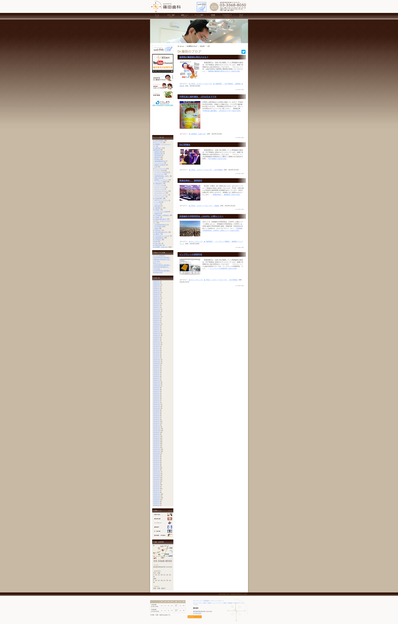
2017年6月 (156, 350)
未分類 (155, 241)
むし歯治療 (162, 531)
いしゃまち (162, 102)
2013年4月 (156, 442)
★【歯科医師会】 (158, 238)
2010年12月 (156, 494)
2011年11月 (156, 473)
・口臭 (155, 167)
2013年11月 (156, 428)
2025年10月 (156, 285)
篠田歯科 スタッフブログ (162, 86)
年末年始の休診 (158, 272)
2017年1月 (156, 357)
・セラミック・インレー (160, 195)
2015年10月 (156, 386)
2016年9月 (156, 365)
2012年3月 (156, 466)
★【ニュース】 (158, 142)
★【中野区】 (157, 239)
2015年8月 (156, 389)
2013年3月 (156, 443)
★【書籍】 (156, 234)
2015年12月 (156, 382)
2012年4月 (156, 464)
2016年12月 (156, 359)
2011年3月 (156, 488)
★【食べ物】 (157, 243)
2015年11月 (156, 384)
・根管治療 (156, 206)
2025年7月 (156, 287)
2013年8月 (156, 434)
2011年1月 (156, 492)
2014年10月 (156, 408)
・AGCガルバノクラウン (160, 200)
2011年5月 (156, 485)
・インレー (156, 204)
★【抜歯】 (156, 217)
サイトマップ (197, 601)
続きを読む (224, 71)
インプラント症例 (158, 170)
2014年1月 (156, 425)
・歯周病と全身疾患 (159, 165)
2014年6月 (156, 415)
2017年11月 (156, 344)
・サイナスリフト (158, 174)
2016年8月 (156, 367)
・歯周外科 (156, 157)
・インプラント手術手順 (160, 172)
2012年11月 (156, 451)
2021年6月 (156, 313)
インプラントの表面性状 (190, 254)
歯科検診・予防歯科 (162, 535)
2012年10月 (156, 453)
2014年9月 (156, 410)
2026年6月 (156, 281)
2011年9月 (156, 477)
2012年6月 (156, 460)
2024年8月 (156, 294)
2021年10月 (156, 311)
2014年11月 (156, 406)
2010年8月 (156, 501)
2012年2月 (156, 468)
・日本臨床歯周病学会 (160, 224)
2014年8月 (156, 412)
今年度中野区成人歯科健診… (162, 257)
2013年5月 (156, 440)
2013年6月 (156, 438)
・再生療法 (156, 159)
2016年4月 (156, 374)
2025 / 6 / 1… (157, 263)
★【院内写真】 (158, 245)
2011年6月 (156, 483)
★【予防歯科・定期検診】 (161, 215)
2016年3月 (156, 376)
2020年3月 (156, 320)
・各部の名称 (157, 178)
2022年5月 (156, 305)
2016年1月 (156, 380)
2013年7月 (156, 436)
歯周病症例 (156, 150)
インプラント (162, 523)
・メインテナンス (158, 163)
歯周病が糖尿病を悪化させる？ (193, 57)
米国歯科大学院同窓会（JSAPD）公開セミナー (201, 216)
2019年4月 (156, 328)
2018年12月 (156, 333)
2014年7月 (156, 414)
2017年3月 (156, 354)
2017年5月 (156, 352)
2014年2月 (156, 423)
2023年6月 (156, 300)
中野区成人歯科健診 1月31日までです (198, 96)
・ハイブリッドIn (158, 185)
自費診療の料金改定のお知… (162, 259)
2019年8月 (156, 326)
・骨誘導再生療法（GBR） (161, 176)
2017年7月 (156, 348)
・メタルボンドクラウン (160, 191)
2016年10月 (156, 363)
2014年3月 (156, 421)
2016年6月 (156, 371)
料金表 (213, 16)
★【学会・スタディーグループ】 (200, 84)
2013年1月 (156, 447)
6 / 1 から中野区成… (159, 255)
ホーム (157, 16)
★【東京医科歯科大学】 (160, 232)
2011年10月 (156, 475)
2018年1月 (156, 341)
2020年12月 (156, 316)
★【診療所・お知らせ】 (197, 134)
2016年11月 (156, 361)
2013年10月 (156, 430)
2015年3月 (156, 399)
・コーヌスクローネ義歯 (160, 211)
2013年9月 (156, 432)
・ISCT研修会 (228, 84)
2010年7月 (156, 503)
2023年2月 (156, 301)
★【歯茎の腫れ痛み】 (160, 219)
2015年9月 (156, 387)
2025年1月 (156, 290)
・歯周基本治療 (158, 153)
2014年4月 (156, 419)
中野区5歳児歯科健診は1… (161, 267)
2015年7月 (156, 391)
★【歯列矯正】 (158, 208)
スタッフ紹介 (171, 16)
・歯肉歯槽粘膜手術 (159, 161)
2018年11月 (156, 335)
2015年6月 (156, 393)
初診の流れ (162, 515)
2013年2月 (156, 445)
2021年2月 (156, 315)
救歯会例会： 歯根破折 (190, 180)
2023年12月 (156, 298)
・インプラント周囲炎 (221, 241)
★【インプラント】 (196, 241)
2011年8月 (156, 479)
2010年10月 (156, 498)
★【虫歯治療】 (158, 198)
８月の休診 (156, 261)
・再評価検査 (157, 155)
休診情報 (162, 94)
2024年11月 (156, 292)
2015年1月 (156, 402)
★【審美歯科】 (158, 183)
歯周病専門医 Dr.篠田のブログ (162, 78)
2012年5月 (156, 462)
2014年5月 (156, 417)
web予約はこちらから (194, 617)
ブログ (241, 16)
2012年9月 (156, 455)
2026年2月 (156, 283)
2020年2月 (156, 322)
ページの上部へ (239, 89)
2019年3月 (156, 329)
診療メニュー (185, 16)
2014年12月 (156, 404)
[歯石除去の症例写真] (162, 73)
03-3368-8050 (197, 613)
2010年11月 (156, 496)
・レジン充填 (157, 202)
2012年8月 (156, 457)
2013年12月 (156, 427)
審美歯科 (162, 527)
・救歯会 (216, 206)
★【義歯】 (156, 209)
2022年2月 (156, 307)
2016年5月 (156, 372)
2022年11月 (156, 303)
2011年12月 (156, 471)
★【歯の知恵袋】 (158, 140)
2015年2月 (156, 400)
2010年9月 (156, 499)
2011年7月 (156, 481)
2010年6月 (156, 505)
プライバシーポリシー (217, 601)
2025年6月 (156, 288)
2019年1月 (156, 331)
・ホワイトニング (158, 189)
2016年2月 (156, 378)
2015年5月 (156, 395)
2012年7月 (156, 458)
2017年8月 (156, 346)
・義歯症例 (156, 213)
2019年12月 (156, 324)
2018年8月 (156, 337)
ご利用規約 (206, 601)
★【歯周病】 (217, 84)
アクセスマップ (227, 16)
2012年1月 (156, 470)
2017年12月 (156, 343)
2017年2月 (156, 356)
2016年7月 (156, 369)
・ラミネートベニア (159, 187)
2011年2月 (156, 490)
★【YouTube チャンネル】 (161, 236)
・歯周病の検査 (158, 152)
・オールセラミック (159, 193)
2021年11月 (156, 309)
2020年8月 (156, 318)
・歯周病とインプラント (160, 180)
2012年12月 (156, 449)
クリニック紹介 (199, 16)
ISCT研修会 (184, 144)
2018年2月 (156, 339)
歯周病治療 (162, 519)
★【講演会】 (157, 230)
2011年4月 (156, 486)
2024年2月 (156, 296)
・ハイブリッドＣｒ (159, 196)
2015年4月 (156, 397)
